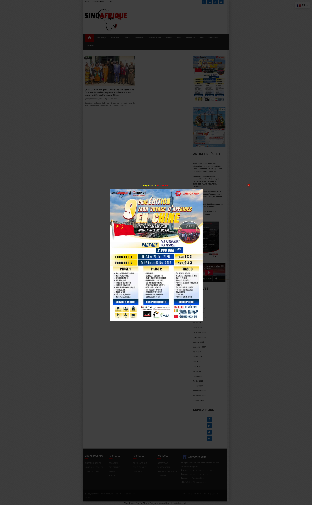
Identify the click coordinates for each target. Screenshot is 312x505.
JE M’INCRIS (162, 185)
